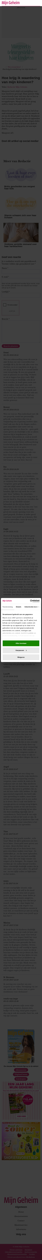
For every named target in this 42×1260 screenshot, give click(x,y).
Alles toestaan (21, 643)
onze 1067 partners (15, 618)
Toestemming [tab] (7, 607)
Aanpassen (20, 650)
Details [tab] (18, 607)
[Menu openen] (25, 3)
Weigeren (21, 657)
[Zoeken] (38, 3)
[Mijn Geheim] (11, 3)
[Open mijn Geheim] (32, 3)
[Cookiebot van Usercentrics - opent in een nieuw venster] (30, 601)
